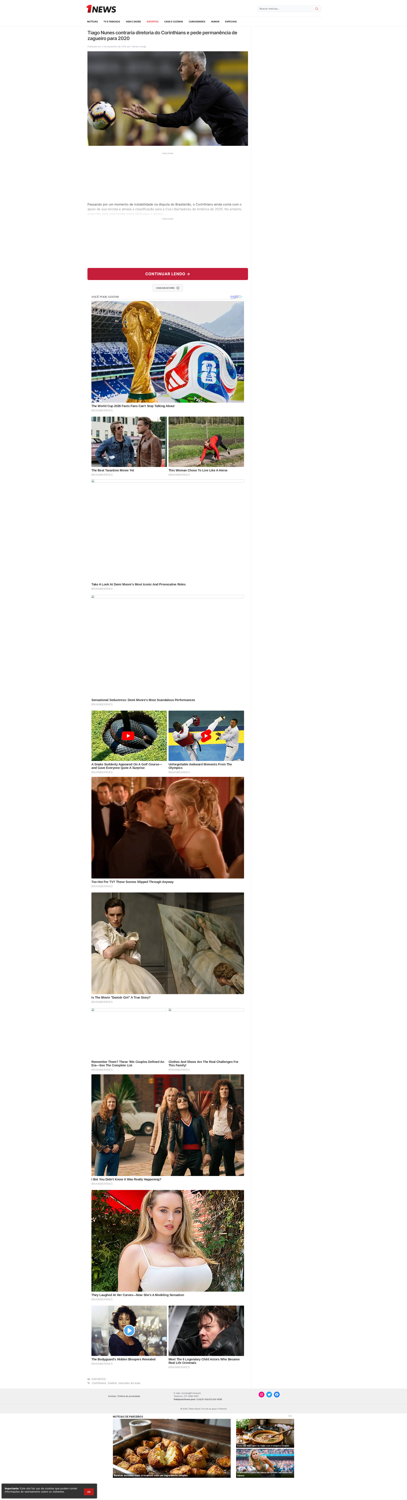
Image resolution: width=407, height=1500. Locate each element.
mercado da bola (129, 1383)
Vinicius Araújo (138, 46)
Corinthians (99, 1383)
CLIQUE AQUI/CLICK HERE (209, 1399)
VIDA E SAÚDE (133, 21)
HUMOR (215, 21)
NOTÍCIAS (92, 21)
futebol (112, 1383)
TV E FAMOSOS (111, 21)
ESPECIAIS (231, 21)
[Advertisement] (167, 177)
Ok (88, 1491)
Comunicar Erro (165, 288)
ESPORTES (153, 21)
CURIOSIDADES (197, 21)
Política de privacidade (129, 1396)
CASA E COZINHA (173, 21)
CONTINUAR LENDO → (167, 274)
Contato (112, 1396)
